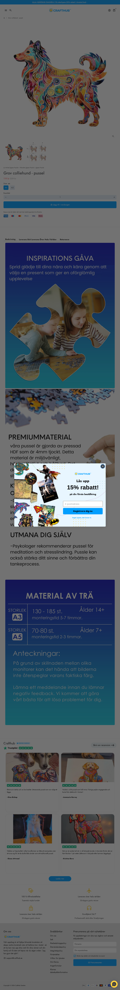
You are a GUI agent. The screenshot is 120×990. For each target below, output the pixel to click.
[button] (114, 984)
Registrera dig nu (82, 511)
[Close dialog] (103, 466)
